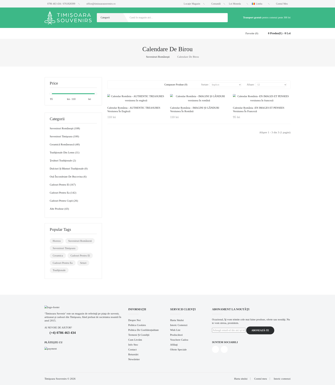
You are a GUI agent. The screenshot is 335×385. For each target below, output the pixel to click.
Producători (176, 334)
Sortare (204, 84)
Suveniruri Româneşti (158, 56)
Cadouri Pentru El (80, 255)
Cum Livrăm (135, 339)
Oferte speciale (178, 349)
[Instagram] (224, 349)
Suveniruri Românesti (80, 240)
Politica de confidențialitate (143, 330)
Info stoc (133, 344)
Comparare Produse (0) (175, 84)
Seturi (83, 262)
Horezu (57, 240)
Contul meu (260, 378)
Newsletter (134, 359)
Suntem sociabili (225, 342)
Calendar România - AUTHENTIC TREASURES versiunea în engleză (133, 109)
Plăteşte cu (53, 342)
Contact (132, 349)
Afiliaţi (174, 344)
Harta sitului (177, 320)
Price (54, 83)
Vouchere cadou (179, 339)
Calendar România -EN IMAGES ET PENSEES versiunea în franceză (258, 109)
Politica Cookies (137, 325)
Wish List (175, 330)
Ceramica (58, 255)
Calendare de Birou (188, 56)
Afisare (250, 84)
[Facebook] (215, 349)
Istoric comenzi (178, 325)
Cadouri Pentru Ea (63, 262)
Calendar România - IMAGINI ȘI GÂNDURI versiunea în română (194, 109)
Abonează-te (260, 330)
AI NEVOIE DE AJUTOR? (58, 327)
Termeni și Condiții (138, 334)
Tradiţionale (59, 270)
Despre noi (134, 320)
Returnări (133, 354)
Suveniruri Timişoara (64, 248)
